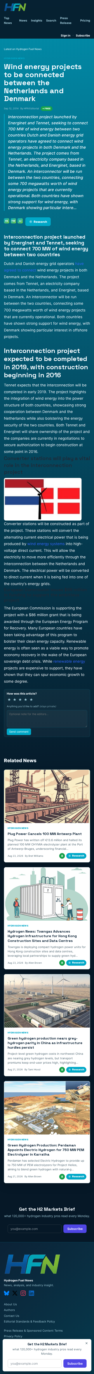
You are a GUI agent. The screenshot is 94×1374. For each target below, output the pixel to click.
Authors (9, 1310)
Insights (36, 20)
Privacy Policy (13, 1336)
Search (51, 20)
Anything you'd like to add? (31, 706)
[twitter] (14, 1293)
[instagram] (23, 1293)
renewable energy (69, 661)
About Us (10, 1304)
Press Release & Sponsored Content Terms (33, 1330)
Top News (8, 20)
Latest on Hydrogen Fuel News (23, 49)
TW (13, 221)
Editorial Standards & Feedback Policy (29, 1321)
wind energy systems (46, 544)
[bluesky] (6, 1293)
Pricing (85, 20)
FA (6, 221)
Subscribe (83, 35)
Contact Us (11, 1315)
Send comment (19, 731)
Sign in (65, 35)
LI (20, 221)
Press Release (65, 20)
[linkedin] (31, 1293)
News (23, 20)
